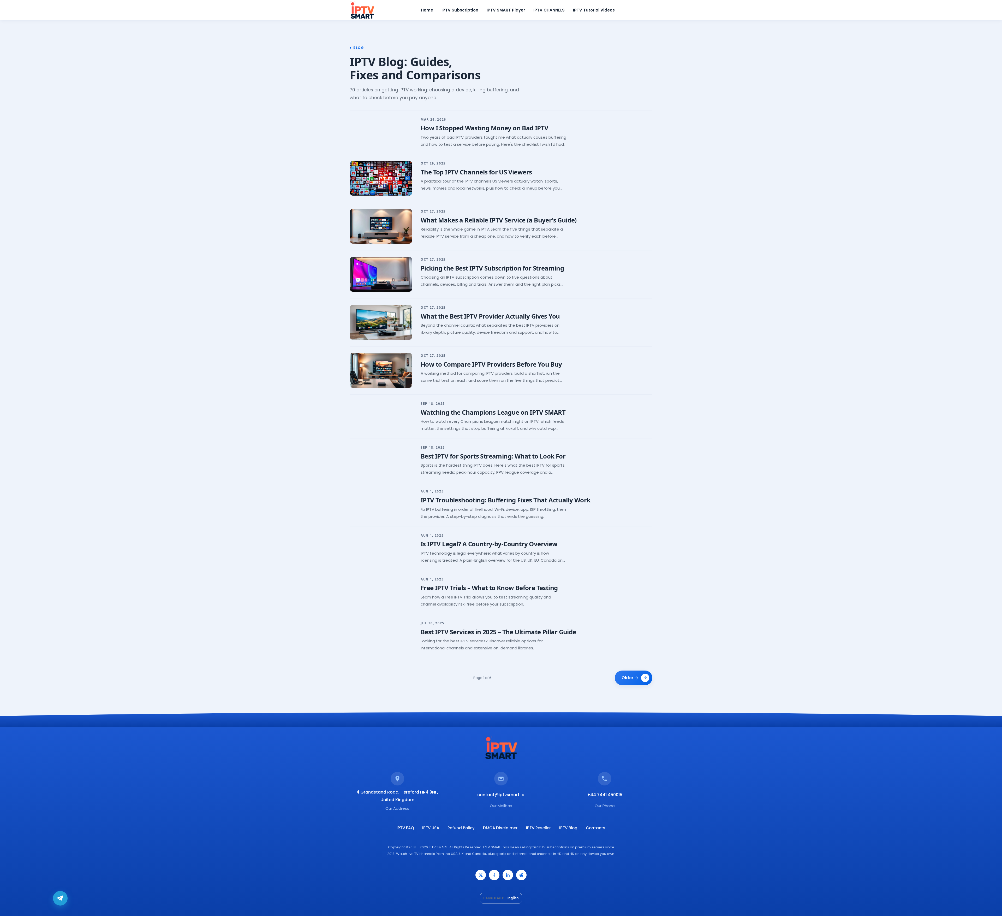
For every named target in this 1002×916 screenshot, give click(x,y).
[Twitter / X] (480, 875)
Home (427, 10)
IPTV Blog (568, 828)
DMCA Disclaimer (500, 828)
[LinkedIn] (508, 875)
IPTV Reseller (538, 828)
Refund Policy (461, 828)
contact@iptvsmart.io (500, 795)
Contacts (595, 828)
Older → (630, 677)
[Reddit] (521, 875)
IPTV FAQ (405, 828)
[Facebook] (494, 875)
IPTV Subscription (460, 10)
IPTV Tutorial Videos (594, 10)
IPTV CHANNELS (549, 10)
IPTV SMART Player (506, 10)
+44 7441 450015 (604, 795)
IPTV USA (430, 828)
